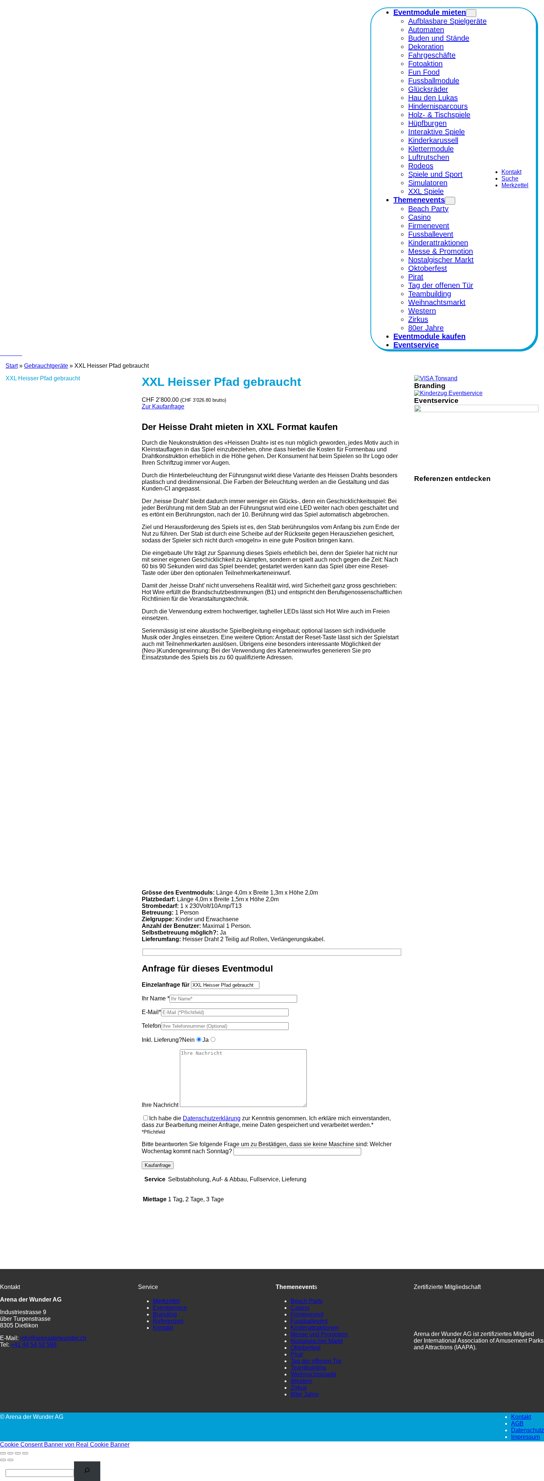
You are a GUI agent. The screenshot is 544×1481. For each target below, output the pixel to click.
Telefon (151, 1026)
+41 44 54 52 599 (34, 1345)
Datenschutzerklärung (212, 1118)
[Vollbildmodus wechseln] (10, 1453)
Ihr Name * (155, 998)
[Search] (87, 1471)
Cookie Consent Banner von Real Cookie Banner (65, 1444)
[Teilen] (18, 1453)
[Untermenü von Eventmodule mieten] (471, 13)
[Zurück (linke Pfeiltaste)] (3, 1460)
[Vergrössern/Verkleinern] (3, 1453)
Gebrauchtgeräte (46, 366)
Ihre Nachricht (160, 1105)
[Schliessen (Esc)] (25, 1453)
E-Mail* (151, 1012)
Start (12, 366)
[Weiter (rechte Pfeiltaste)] (10, 1460)
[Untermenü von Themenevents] (450, 201)
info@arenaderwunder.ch (53, 1338)
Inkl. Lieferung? (162, 1040)
